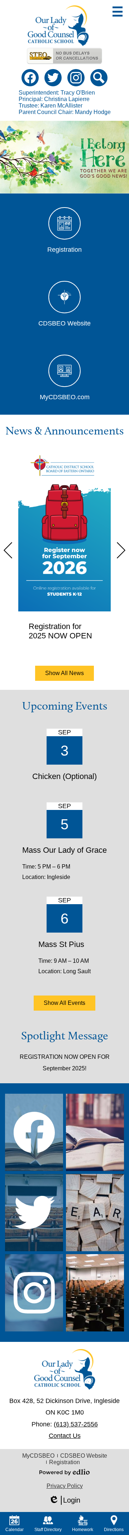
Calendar (14, 1529)
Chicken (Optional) (64, 776)
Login (64, 1500)
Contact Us (65, 1435)
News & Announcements (64, 430)
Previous (8, 550)
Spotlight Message (64, 1035)
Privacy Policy (65, 1486)
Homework (82, 1529)
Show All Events (64, 1003)
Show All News (64, 673)
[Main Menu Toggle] (117, 11)
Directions (114, 1529)
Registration (64, 1462)
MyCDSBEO (38, 1456)
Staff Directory (48, 1529)
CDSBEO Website (83, 1456)
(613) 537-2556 (76, 1424)
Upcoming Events (64, 705)
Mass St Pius (61, 944)
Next (121, 550)
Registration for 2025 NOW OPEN (60, 631)
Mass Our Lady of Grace (64, 850)
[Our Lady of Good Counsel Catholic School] (58, 25)
